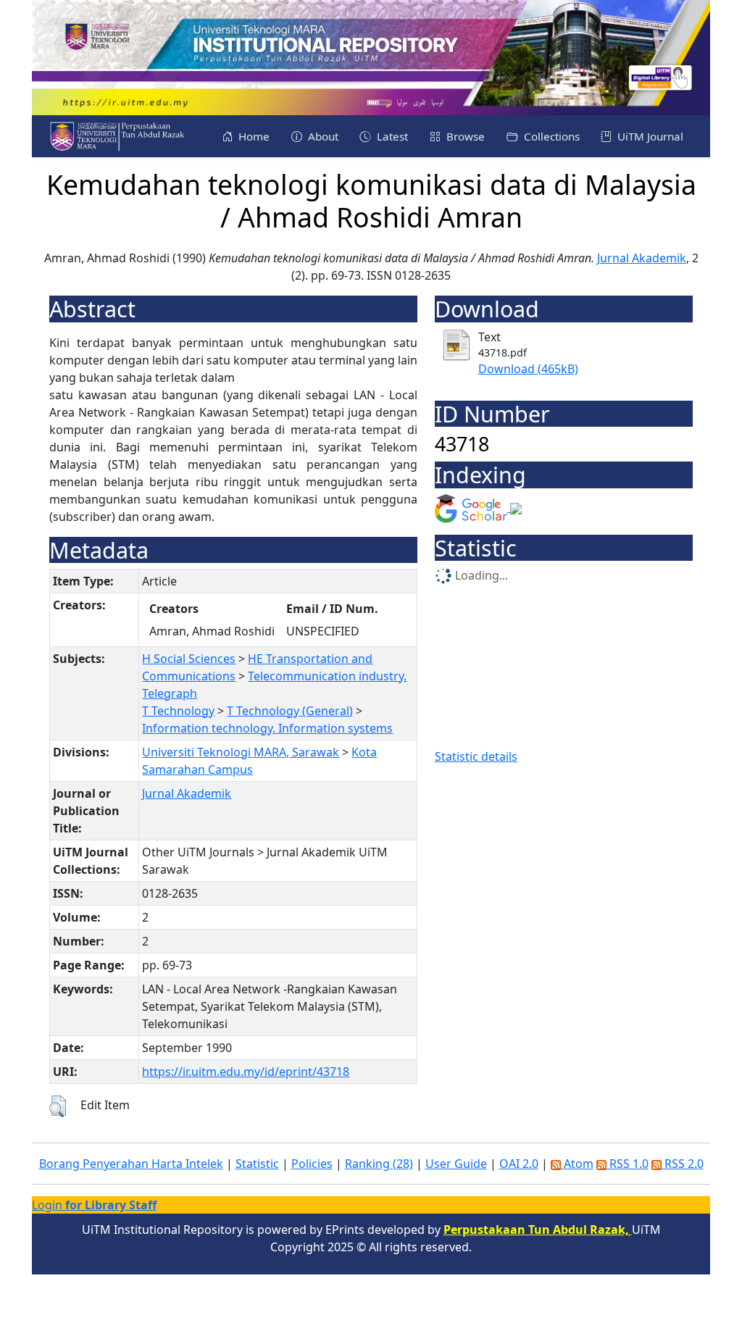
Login (94, 1205)
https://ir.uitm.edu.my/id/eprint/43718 (245, 1072)
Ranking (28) (379, 1164)
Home (252, 136)
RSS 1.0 (627, 1164)
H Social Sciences (188, 659)
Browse (464, 136)
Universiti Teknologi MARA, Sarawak (240, 752)
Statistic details (476, 756)
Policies (312, 1164)
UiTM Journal (648, 136)
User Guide (456, 1164)
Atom (577, 1164)
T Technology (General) (290, 711)
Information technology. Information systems (267, 728)
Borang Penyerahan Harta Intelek (131, 1164)
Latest (391, 136)
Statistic (257, 1164)
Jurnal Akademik (641, 258)
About (321, 136)
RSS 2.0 (683, 1164)
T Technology (178, 711)
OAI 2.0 (518, 1164)
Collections (550, 136)
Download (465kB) (528, 369)
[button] (57, 1106)
